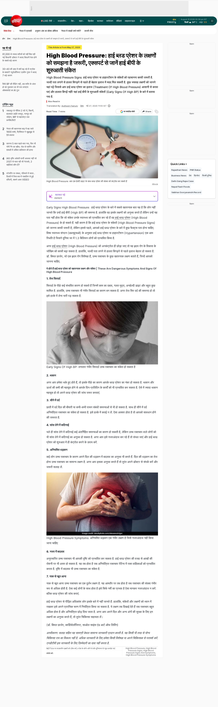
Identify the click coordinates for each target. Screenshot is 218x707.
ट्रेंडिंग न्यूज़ (7, 104)
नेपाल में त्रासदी (25, 30)
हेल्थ (82, 106)
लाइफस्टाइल (130, 21)
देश (72, 21)
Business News (178, 175)
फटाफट (100, 21)
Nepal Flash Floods (180, 186)
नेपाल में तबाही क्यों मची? (71, 30)
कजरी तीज (88, 30)
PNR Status (195, 170)
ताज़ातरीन (62, 21)
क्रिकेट (91, 21)
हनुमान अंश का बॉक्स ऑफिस (46, 30)
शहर (81, 21)
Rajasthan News (179, 170)
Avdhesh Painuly (69, 106)
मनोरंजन (109, 21)
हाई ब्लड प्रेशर (122, 217)
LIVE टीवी (48, 21)
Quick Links (177, 164)
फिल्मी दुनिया (206, 175)
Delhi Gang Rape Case (182, 181)
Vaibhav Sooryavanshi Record (186, 192)
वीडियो (119, 21)
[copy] (156, 111)
